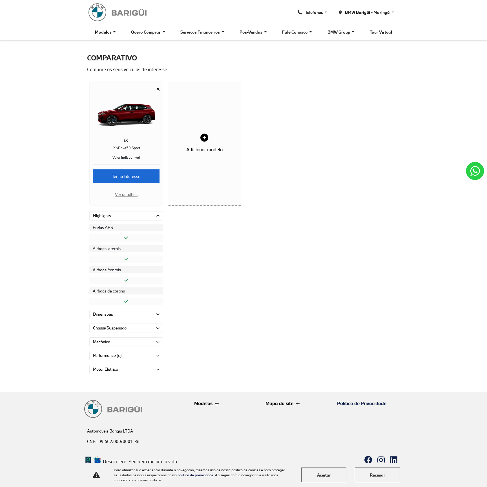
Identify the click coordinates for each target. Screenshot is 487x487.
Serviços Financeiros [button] (200, 32)
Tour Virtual (381, 32)
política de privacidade (195, 475)
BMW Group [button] (339, 32)
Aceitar (324, 475)
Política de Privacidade (361, 403)
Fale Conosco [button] (295, 32)
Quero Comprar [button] (146, 32)
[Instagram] (381, 460)
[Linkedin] (393, 460)
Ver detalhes (126, 194)
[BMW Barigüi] (118, 12)
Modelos (203, 403)
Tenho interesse (126, 176)
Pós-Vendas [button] (251, 32)
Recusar (377, 475)
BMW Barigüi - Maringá (367, 12)
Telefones (314, 12)
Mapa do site (279, 403)
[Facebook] (368, 460)
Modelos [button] (103, 32)
